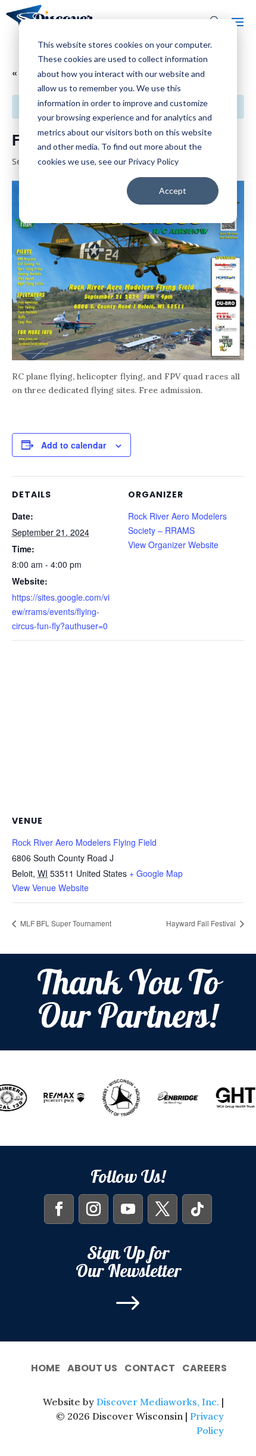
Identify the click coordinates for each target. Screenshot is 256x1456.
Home (45, 1366)
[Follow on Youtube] (128, 1209)
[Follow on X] (162, 1209)
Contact (149, 1366)
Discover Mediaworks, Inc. (157, 1402)
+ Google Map (156, 873)
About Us (92, 1366)
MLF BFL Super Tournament (64, 923)
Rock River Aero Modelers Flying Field (84, 842)
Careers (204, 1366)
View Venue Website (50, 888)
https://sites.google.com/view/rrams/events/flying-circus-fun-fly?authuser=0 (61, 611)
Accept (172, 191)
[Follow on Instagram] (93, 1209)
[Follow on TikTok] (197, 1209)
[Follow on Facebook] (59, 1209)
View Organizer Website (173, 545)
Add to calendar (73, 445)
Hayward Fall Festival (202, 923)
